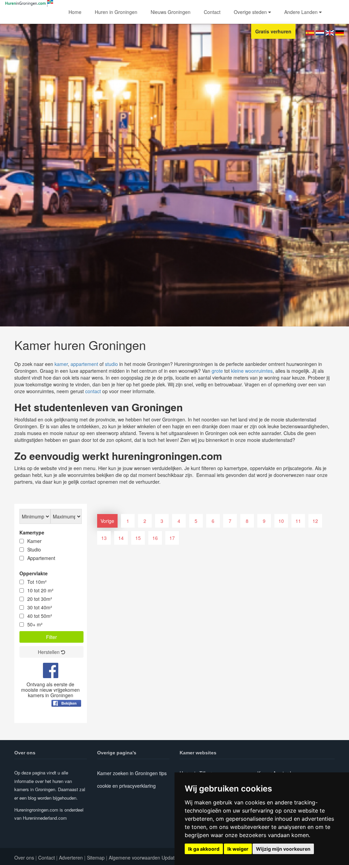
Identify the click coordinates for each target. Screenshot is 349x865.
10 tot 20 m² (40, 590)
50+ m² (35, 624)
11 (298, 520)
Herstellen (49, 651)
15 (138, 537)
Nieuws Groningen (171, 12)
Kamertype (31, 532)
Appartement (41, 558)
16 (155, 537)
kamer (61, 364)
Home (75, 12)
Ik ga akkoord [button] (203, 849)
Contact (212, 12)
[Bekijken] (66, 720)
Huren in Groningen (116, 12)
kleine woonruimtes (252, 370)
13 (104, 537)
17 (172, 537)
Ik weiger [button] (237, 849)
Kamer (34, 541)
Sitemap (96, 857)
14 (121, 537)
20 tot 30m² (39, 598)
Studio (34, 549)
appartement (84, 364)
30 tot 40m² (39, 607)
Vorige (107, 520)
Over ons (24, 857)
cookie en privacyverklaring (126, 785)
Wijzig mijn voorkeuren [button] (283, 849)
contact (93, 391)
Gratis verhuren (273, 31)
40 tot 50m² (39, 615)
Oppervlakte (33, 573)
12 (315, 520)
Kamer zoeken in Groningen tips (132, 773)
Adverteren (71, 857)
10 (281, 520)
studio (111, 364)
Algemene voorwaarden (134, 857)
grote (217, 370)
